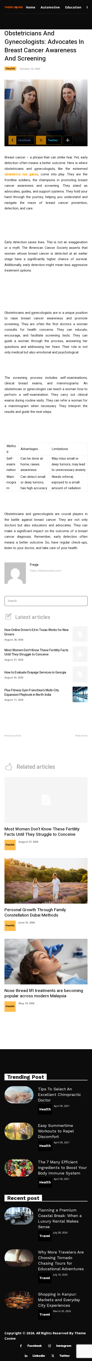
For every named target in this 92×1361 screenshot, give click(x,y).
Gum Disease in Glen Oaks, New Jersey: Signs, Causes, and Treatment (22, 744)
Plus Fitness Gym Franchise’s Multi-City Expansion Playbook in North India (31, 692)
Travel (44, 1236)
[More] (68, 140)
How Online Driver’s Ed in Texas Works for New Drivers (36, 632)
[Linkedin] (26, 1356)
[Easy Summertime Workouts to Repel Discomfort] (18, 1131)
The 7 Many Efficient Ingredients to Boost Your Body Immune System (62, 1167)
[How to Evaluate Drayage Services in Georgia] (80, 674)
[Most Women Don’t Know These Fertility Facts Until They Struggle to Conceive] (80, 654)
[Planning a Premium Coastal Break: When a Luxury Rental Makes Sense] (18, 1216)
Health (10, 68)
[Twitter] (53, 1356)
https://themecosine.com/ (45, 571)
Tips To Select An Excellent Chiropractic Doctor (59, 1094)
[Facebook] (21, 1346)
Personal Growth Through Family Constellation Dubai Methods (35, 913)
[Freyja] (15, 573)
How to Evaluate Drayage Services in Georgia (35, 672)
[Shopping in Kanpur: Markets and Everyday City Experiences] (18, 1300)
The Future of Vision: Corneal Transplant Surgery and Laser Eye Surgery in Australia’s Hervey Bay (69, 747)
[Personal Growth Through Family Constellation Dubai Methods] (46, 881)
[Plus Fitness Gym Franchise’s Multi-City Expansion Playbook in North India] (80, 694)
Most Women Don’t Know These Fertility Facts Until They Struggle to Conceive (36, 652)
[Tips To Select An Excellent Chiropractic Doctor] (18, 1094)
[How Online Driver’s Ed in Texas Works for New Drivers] (80, 634)
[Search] (83, 601)
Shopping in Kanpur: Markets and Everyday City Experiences (59, 1300)
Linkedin (39, 1355)
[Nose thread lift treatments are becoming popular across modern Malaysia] (46, 961)
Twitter (64, 1355)
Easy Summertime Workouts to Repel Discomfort (56, 1131)
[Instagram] (50, 1346)
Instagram (63, 1345)
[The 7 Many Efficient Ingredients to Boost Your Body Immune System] (18, 1167)
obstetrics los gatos (21, 174)
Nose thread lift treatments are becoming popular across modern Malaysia (43, 993)
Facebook (34, 1345)
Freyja (34, 564)
